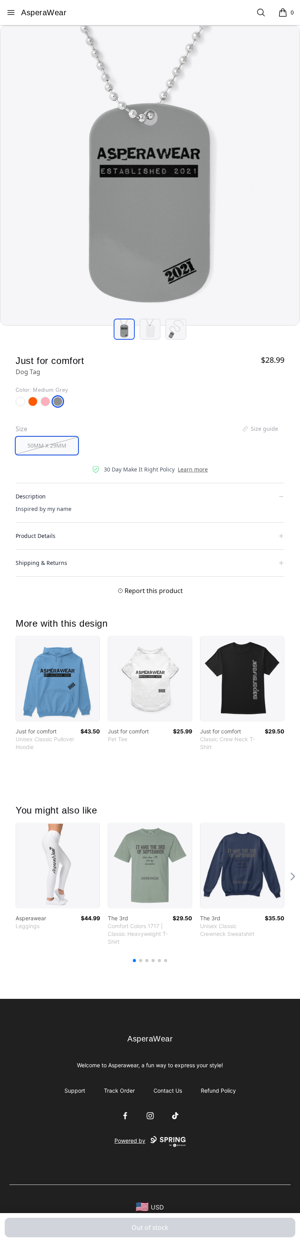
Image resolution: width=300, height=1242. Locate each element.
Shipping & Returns (41, 562)
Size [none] (21, 429)
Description (31, 496)
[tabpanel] (150, 175)
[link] (58, 678)
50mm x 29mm (46, 445)
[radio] (47, 446)
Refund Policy (218, 1090)
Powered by (129, 1140)
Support (74, 1090)
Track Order (119, 1090)
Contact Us (168, 1090)
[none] (259, 429)
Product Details (35, 535)
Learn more (193, 469)
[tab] (124, 329)
